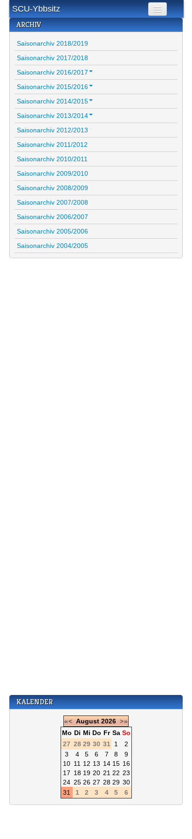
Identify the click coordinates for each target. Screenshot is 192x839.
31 (66, 792)
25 (77, 782)
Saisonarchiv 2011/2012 (52, 144)
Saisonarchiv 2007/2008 (52, 202)
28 (106, 782)
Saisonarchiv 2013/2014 (52, 115)
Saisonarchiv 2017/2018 (52, 58)
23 (126, 773)
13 (96, 763)
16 (126, 763)
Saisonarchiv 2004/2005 (52, 245)
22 (116, 773)
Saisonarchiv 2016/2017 (52, 72)
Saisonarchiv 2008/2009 (52, 188)
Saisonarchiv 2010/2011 (52, 159)
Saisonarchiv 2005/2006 (52, 231)
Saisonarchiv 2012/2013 (52, 130)
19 (86, 773)
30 (126, 782)
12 (86, 763)
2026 (108, 721)
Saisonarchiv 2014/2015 (52, 101)
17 (66, 773)
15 (116, 763)
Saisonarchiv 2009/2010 (52, 173)
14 (106, 763)
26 (86, 782)
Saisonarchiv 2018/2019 (52, 43)
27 (96, 782)
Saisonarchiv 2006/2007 (52, 216)
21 (106, 773)
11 (77, 763)
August (87, 721)
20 (96, 773)
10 (66, 763)
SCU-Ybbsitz (36, 9)
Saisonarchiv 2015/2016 (52, 86)
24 (66, 782)
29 (116, 782)
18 (77, 773)
